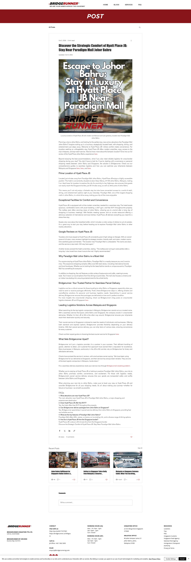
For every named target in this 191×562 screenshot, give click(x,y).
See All (140, 448)
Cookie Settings (171, 559)
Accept (182, 559)
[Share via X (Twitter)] (64, 431)
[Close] (188, 558)
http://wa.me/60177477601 (58, 531)
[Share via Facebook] (60, 431)
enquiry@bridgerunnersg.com (59, 550)
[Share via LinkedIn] (69, 431)
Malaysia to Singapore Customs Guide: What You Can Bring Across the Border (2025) (127, 472)
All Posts (52, 27)
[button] (140, 27)
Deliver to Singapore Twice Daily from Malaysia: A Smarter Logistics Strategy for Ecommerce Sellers (95, 472)
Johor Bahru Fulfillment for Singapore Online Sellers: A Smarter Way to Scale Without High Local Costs (62, 472)
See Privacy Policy (154, 559)
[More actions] (131, 40)
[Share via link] (74, 431)
